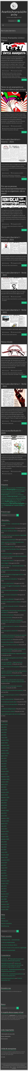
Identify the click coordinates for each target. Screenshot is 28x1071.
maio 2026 (4, 732)
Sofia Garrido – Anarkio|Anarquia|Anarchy (12, 969)
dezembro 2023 (5, 797)
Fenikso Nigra (11, 76)
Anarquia (19, 73)
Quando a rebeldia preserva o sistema (10, 601)
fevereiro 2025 (5, 771)
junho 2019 (4, 862)
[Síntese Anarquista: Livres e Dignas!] (14, 43)
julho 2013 (4, 886)
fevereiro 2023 (5, 810)
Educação (14, 74)
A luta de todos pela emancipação (9, 590)
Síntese (19, 77)
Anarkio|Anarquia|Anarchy (14, 13)
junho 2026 (4, 729)
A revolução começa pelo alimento (10, 606)
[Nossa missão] (14, 345)
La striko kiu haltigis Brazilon (8, 708)
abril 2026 (3, 735)
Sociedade (23, 77)
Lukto (22, 496)
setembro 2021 (5, 821)
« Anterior (5, 480)
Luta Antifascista (22, 299)
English (19, 493)
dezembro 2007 (5, 904)
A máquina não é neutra (7, 560)
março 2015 (4, 875)
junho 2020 (4, 844)
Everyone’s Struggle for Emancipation (10, 586)
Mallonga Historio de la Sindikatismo (10, 570)
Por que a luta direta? (6, 617)
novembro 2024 (5, 779)
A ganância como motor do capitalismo (11, 675)
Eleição (16, 493)
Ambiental (6, 487)
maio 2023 (4, 808)
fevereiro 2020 (5, 854)
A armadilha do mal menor (8, 546)
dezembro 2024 (5, 776)
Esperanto (9, 473)
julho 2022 (4, 813)
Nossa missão (6, 342)
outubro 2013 (4, 883)
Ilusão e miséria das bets (7, 699)
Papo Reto (19, 500)
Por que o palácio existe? (7, 583)
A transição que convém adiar (8, 701)
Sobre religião (4, 563)
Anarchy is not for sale (6, 639)
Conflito (22, 491)
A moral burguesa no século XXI (9, 630)
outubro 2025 (4, 750)
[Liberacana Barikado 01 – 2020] (14, 436)
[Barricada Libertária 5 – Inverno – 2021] (14, 243)
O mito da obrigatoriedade (8, 528)
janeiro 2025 (4, 774)
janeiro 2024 (4, 795)
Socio (25, 503)
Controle (3, 493)
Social (12, 503)
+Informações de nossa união (8, 1034)
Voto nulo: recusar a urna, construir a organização (13, 535)
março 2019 (4, 867)
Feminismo (20, 494)
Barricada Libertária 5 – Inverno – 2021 (11, 238)
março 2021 (4, 828)
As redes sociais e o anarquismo (9, 594)
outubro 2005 (4, 909)
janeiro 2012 (4, 896)
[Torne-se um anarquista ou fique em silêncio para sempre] (14, 92)
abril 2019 (3, 865)
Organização (5, 77)
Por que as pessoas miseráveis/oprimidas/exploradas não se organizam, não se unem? (13, 190)
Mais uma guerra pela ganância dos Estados (12, 658)
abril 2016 (3, 870)
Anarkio (5, 334)
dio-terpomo (6, 70)
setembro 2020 (5, 839)
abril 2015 (3, 873)
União (21, 505)
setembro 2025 (5, 753)
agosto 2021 (4, 823)
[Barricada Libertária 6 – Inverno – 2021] (14, 145)
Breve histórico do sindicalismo (9, 579)
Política (3, 501)
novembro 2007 (5, 907)
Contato (14, 1067)
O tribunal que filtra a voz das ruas (10, 644)
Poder (23, 499)
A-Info (2, 487)
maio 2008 (4, 899)
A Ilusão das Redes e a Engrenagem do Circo (12, 574)
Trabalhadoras (18, 176)
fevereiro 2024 (5, 792)
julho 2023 (4, 802)
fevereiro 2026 (5, 740)
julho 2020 (4, 841)
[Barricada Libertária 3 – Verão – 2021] (14, 315)
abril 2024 (3, 787)
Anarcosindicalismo (12, 487)
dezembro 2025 (5, 745)
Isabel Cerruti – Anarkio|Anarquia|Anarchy (12, 974)
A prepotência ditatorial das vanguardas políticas (13, 653)
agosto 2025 (4, 755)
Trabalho (24, 176)
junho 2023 (4, 805)
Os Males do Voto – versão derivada (10, 523)
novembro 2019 (5, 860)
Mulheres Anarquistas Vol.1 (8, 971)
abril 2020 (3, 849)
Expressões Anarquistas (7, 129)
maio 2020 (4, 847)
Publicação (20, 226)
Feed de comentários (6, 923)
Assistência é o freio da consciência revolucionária (14, 556)
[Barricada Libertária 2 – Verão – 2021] (14, 389)
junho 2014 (4, 878)
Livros (19, 496)
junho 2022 (4, 815)
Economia (12, 493)
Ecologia (8, 493)
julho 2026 (4, 727)
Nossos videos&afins (6, 1036)
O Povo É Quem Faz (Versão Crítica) (10, 549)
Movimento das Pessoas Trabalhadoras (13, 498)
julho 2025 (4, 758)
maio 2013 (4, 888)
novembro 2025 (5, 748)
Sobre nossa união (5, 1067)
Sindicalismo (11, 175)
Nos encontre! (4, 1038)
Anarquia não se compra (7, 642)
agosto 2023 (4, 800)
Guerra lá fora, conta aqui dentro (9, 704)
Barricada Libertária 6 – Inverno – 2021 (11, 140)
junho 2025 (4, 761)
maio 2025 (4, 763)
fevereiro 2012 (5, 894)
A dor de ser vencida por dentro (9, 530)
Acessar (3, 918)
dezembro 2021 (5, 818)
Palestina (15, 500)
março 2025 (4, 768)
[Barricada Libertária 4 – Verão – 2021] (14, 278)
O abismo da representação (8, 539)
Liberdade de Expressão (7, 615)
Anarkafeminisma (20, 487)
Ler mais (24, 79)
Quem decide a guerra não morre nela (10, 714)
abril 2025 (3, 766)
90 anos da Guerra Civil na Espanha (10, 666)
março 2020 (4, 852)
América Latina (12, 73)
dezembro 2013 (5, 881)
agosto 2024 (4, 784)
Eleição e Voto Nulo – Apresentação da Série (12, 565)
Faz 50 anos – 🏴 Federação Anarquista (11, 959)
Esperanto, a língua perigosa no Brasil (10, 967)
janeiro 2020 (4, 857)
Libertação (17, 76)
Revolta (10, 77)
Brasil (19, 491)
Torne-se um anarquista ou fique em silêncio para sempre (13, 88)
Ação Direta (6, 73)
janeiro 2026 (4, 742)
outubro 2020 (4, 836)
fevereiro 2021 (5, 831)
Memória (3, 498)
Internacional (12, 496)
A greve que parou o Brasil (7, 711)
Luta (24, 496)
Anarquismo (19, 489)
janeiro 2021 (4, 834)
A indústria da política (6, 553)
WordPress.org (5, 926)
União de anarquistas (8, 1049)
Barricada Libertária (6, 74)
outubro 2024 (4, 781)
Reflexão (15, 501)
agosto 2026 (4, 724)
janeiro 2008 (4, 901)
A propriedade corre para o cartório (10, 694)
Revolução (14, 77)
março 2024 (4, 789)
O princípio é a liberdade (7, 599)
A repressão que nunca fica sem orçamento (12, 690)
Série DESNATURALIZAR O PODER (19, 1067)
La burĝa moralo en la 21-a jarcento (10, 626)
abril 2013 (3, 891)
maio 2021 (4, 826)
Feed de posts (4, 920)
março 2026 (4, 737)
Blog (11, 1067)
